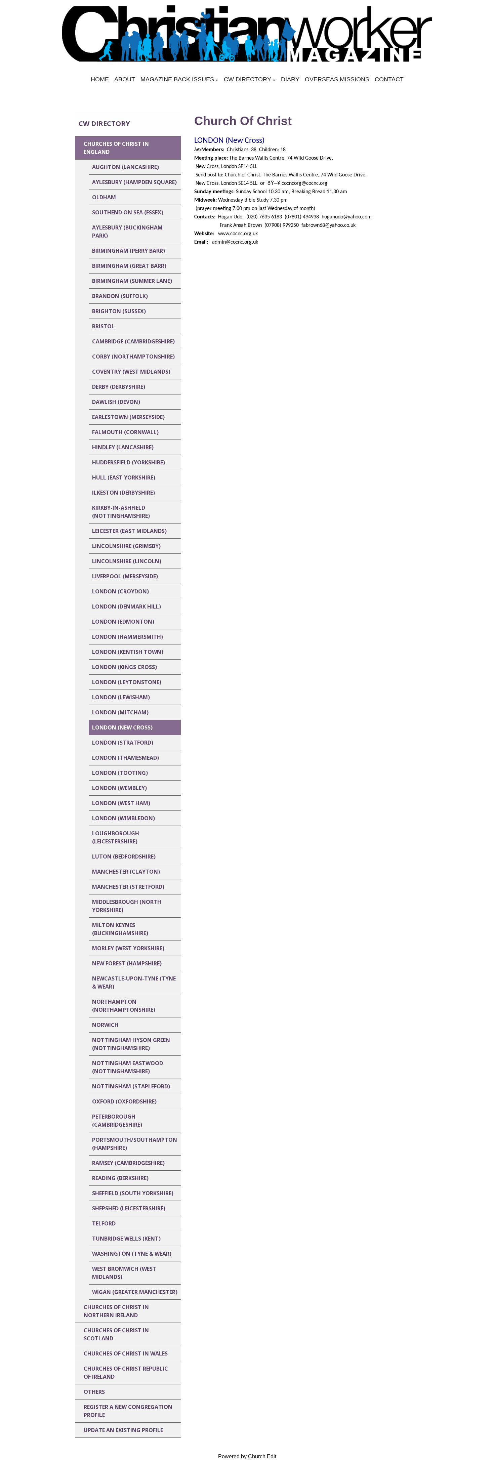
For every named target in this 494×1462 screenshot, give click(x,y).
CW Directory (247, 79)
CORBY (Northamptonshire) (133, 356)
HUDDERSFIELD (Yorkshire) (128, 462)
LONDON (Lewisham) (121, 697)
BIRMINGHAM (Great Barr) (129, 265)
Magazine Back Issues (177, 79)
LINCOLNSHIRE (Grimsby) (126, 546)
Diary (290, 79)
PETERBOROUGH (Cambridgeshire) (117, 1120)
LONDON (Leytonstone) (126, 682)
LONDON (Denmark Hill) (126, 606)
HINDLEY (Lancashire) (123, 447)
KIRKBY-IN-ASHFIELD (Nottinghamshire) (121, 511)
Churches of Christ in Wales (126, 1353)
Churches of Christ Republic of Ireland (126, 1372)
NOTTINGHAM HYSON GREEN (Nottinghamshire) (131, 1044)
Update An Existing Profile (123, 1430)
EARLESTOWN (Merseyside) (128, 417)
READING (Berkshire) (120, 1178)
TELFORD (104, 1223)
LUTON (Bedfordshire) (124, 856)
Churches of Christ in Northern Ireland (116, 1311)
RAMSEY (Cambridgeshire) (128, 1163)
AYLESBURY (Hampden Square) (134, 182)
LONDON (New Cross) (122, 727)
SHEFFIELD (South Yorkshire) (132, 1193)
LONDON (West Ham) (121, 803)
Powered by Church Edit (247, 1456)
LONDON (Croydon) (120, 591)
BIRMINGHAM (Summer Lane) (132, 281)
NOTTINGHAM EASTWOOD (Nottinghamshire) (127, 1067)
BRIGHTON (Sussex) (119, 311)
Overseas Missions (337, 79)
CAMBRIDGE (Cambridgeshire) (133, 341)
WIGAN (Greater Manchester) (134, 1292)
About (124, 79)
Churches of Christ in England (116, 148)
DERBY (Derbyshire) (118, 386)
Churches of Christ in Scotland (116, 1334)
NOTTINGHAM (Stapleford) (131, 1086)
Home (100, 79)
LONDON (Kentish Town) (127, 652)
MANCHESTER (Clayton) (126, 871)
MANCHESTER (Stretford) (128, 886)
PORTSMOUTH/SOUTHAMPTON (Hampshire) (134, 1144)
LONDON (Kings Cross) (124, 667)
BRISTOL (103, 326)
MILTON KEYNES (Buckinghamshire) (120, 929)
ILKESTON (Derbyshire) (123, 492)
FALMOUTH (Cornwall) (125, 432)
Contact (389, 79)
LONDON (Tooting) (120, 773)
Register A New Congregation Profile (128, 1411)
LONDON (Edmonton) (123, 621)
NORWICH (105, 1025)
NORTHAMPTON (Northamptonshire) (123, 1005)
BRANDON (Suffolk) (120, 296)
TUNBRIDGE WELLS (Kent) (126, 1238)
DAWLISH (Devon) (116, 402)
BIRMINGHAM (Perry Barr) (128, 250)
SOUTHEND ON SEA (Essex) (127, 212)
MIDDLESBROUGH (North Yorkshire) (126, 906)
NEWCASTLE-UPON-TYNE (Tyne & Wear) (134, 982)
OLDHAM (104, 197)
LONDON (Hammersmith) (127, 636)
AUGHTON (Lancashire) (125, 167)
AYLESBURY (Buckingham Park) (127, 231)
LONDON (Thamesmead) (125, 757)
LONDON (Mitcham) (120, 712)
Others (94, 1391)
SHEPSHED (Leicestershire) (128, 1208)
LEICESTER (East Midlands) (129, 531)
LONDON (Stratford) (122, 742)
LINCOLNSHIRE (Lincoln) (126, 561)
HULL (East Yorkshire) (123, 477)
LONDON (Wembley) (119, 788)
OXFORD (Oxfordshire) (124, 1101)
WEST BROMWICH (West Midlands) (124, 1273)
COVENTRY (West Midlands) (131, 371)
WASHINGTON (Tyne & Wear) (131, 1253)
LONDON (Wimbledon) (123, 818)
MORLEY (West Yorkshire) (128, 948)
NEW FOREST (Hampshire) (127, 963)
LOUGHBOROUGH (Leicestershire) (115, 837)
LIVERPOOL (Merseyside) (125, 576)
